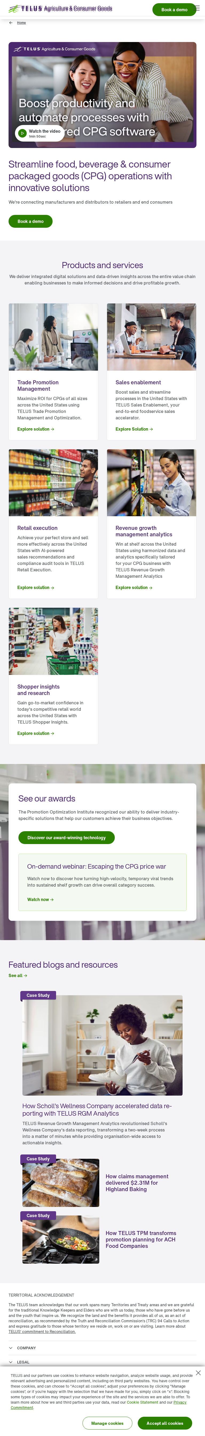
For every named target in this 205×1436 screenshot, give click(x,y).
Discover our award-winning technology (66, 837)
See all (15, 975)
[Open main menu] (196, 8)
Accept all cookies (165, 1423)
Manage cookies (107, 1423)
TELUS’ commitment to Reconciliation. (42, 1331)
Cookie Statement (142, 1402)
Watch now (38, 899)
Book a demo (31, 221)
